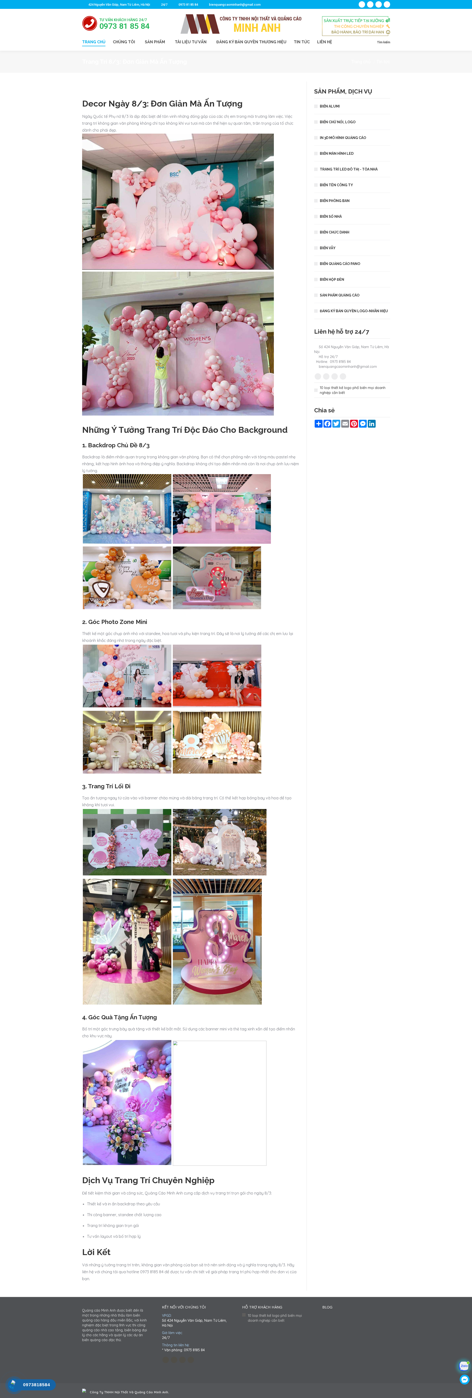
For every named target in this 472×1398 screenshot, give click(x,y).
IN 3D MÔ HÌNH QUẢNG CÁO (343, 138)
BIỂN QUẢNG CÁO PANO (340, 264)
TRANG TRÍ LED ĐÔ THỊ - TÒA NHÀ (349, 169)
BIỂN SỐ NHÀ (331, 216)
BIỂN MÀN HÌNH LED (337, 153)
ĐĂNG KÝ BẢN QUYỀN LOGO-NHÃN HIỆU (354, 311)
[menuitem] (97, 42)
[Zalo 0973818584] (465, 1367)
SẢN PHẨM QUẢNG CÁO (339, 295)
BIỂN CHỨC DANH (334, 232)
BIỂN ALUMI (330, 106)
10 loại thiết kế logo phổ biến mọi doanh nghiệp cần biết (352, 390)
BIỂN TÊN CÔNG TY (336, 185)
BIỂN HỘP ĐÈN (332, 279)
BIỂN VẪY (328, 248)
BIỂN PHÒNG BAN (335, 201)
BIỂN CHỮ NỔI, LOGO (337, 122)
